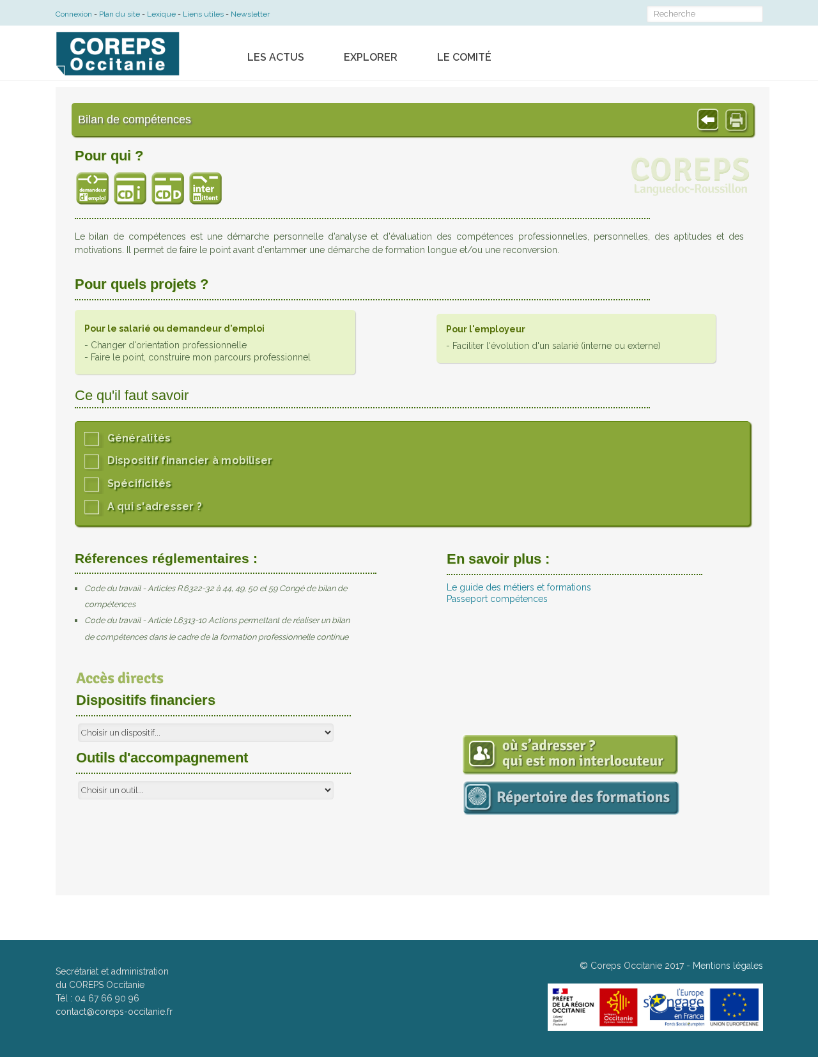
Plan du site (119, 14)
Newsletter (250, 14)
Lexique (161, 14)
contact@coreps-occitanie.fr (114, 1012)
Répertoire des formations (706, 824)
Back (704, 118)
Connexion (74, 14)
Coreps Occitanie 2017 (637, 966)
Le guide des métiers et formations (519, 587)
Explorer (370, 57)
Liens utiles (203, 14)
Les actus (275, 57)
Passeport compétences (497, 599)
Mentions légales (728, 966)
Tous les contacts (685, 774)
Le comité (464, 57)
